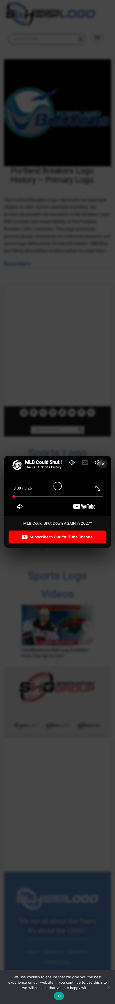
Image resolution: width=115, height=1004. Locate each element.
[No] (108, 987)
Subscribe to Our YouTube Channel (62, 537)
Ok (58, 996)
